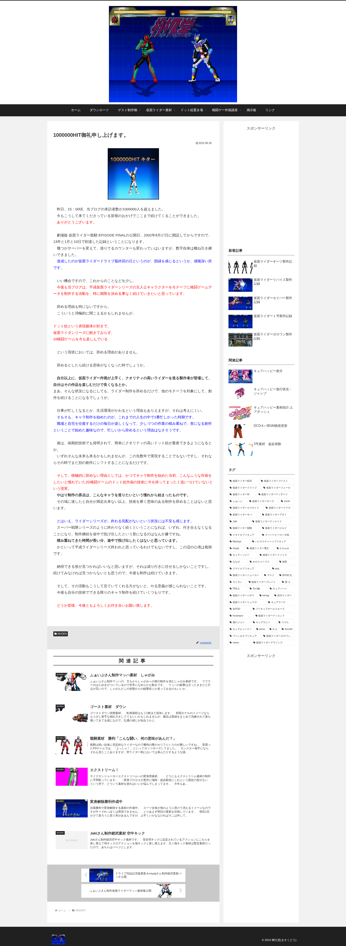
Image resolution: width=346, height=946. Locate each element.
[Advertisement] (261, 212)
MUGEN (62, 633)
